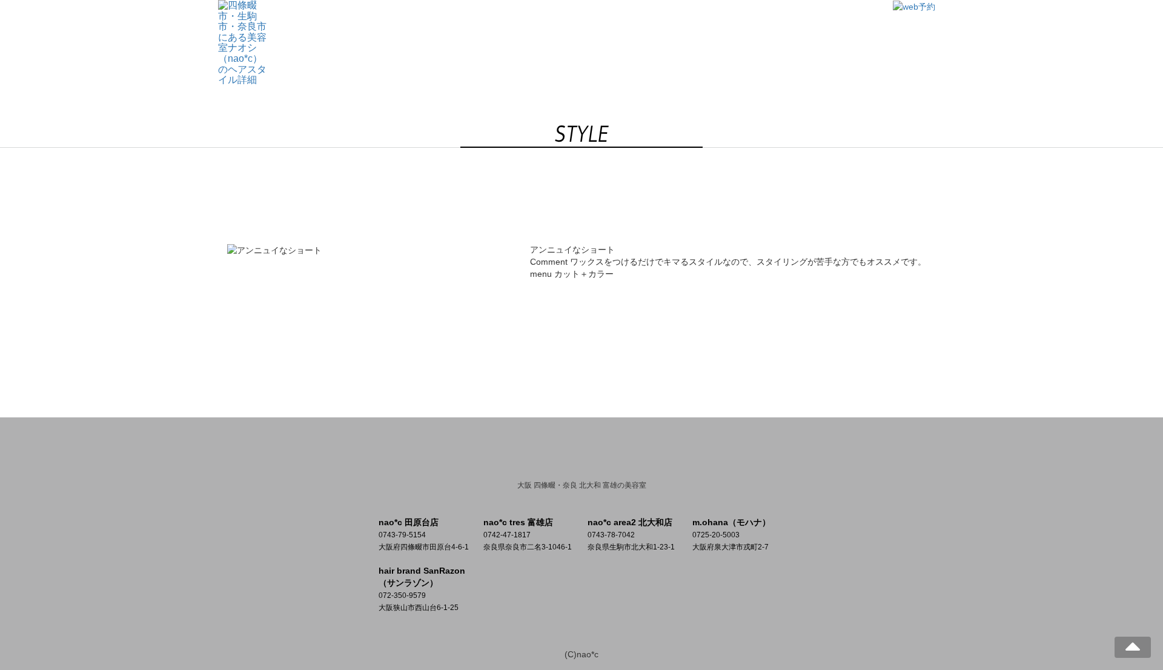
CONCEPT (483, 26)
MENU (588, 26)
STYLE (636, 26)
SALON (539, 26)
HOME (428, 26)
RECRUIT (781, 26)
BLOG (729, 26)
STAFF (683, 26)
